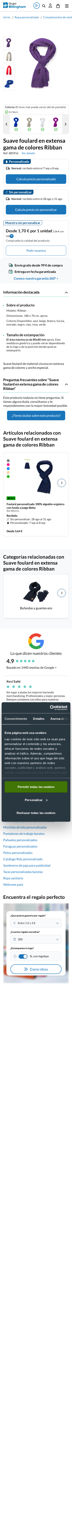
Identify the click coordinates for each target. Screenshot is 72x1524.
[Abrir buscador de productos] (43, 5)
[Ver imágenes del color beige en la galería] (29, 124)
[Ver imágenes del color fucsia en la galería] (56, 124)
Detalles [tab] (38, 718)
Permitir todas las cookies (36, 787)
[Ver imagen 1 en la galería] (8, 42)
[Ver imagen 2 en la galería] (8, 56)
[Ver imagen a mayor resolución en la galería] (41, 63)
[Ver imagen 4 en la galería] (8, 84)
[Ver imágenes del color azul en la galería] (16, 124)
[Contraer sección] (66, 292)
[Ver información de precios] (12, 235)
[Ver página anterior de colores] (6, 124)
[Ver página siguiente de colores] (65, 124)
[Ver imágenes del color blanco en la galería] (42, 124)
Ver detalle (28, 153)
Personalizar (34, 799)
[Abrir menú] (66, 5)
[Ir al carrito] (58, 5)
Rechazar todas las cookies (36, 813)
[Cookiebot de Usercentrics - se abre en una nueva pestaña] (50, 707)
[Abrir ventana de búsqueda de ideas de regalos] (36, 5)
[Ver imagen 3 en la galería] (8, 70)
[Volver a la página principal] (14, 5)
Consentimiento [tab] (16, 718)
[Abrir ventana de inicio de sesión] (50, 6)
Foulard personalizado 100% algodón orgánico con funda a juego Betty (35, 505)
